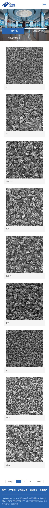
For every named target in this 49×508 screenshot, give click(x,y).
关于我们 (12, 490)
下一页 (39, 481)
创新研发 (33, 490)
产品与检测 (22, 490)
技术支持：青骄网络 (10, 504)
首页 (4, 490)
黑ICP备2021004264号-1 (36, 501)
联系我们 (43, 490)
